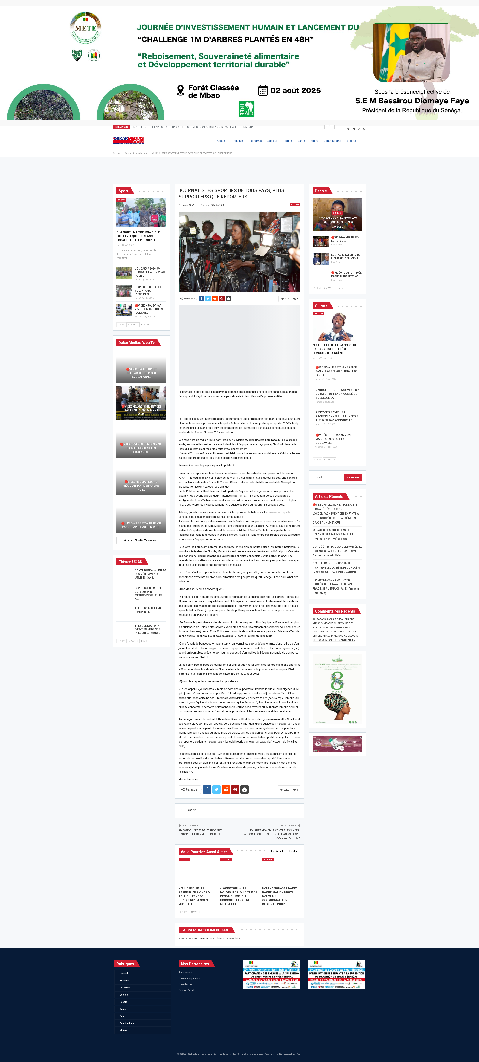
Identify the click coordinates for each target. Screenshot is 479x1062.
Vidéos (351, 141)
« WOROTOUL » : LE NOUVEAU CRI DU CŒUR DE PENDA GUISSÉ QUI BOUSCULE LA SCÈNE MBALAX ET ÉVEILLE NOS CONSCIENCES (204, 127)
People (287, 141)
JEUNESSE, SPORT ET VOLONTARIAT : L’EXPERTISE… (148, 291)
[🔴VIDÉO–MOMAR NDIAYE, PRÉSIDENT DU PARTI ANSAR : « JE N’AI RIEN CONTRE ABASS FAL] (141, 478)
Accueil (221, 141)
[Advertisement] (239, 172)
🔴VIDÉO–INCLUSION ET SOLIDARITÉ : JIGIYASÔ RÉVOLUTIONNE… (141, 373)
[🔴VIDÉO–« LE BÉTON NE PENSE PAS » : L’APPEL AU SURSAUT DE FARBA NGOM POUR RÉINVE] (141, 516)
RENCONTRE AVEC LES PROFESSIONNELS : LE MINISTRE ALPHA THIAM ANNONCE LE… (336, 416)
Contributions (332, 141)
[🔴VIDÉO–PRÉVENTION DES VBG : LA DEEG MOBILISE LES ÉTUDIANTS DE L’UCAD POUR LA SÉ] (141, 441)
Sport (314, 141)
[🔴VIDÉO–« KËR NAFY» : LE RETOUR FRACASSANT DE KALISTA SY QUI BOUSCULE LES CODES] (321, 242)
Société (272, 141)
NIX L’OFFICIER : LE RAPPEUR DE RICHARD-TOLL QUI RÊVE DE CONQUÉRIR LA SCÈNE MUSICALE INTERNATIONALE (337, 568)
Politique (237, 141)
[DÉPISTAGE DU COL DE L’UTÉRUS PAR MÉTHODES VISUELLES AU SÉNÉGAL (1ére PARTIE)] (124, 593)
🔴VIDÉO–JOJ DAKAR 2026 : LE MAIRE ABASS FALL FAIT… (149, 309)
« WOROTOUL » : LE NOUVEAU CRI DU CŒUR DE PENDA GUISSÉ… (337, 222)
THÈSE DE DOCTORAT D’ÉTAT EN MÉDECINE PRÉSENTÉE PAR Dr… (148, 629)
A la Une (295, 205)
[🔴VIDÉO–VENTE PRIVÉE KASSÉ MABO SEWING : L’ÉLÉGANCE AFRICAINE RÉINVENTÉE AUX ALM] (321, 277)
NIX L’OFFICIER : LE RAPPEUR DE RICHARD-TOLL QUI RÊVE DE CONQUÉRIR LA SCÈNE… (335, 349)
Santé (301, 141)
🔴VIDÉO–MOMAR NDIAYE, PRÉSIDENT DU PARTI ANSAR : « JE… (141, 485)
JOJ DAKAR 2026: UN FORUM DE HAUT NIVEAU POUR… (150, 272)
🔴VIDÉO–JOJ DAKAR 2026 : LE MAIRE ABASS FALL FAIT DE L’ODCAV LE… (336, 439)
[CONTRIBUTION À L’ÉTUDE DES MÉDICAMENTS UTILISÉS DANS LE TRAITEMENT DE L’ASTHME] (124, 575)
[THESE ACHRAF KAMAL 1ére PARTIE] (124, 613)
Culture (184, 859)
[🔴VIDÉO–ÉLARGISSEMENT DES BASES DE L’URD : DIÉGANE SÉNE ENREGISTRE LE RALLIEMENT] (141, 403)
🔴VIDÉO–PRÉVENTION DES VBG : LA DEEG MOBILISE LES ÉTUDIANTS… (141, 448)
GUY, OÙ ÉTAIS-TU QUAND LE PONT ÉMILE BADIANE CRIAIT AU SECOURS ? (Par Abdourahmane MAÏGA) (337, 551)
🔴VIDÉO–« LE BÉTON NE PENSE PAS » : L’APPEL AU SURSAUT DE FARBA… (336, 371)
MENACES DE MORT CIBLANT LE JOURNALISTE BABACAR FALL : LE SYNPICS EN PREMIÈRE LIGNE (333, 535)
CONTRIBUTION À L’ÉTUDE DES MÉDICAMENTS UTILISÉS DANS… (150, 574)
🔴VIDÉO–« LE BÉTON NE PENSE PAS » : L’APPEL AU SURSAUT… (141, 525)
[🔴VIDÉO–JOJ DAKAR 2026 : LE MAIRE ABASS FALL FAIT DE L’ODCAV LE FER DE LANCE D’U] (124, 310)
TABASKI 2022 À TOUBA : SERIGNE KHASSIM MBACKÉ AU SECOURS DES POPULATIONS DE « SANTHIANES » (336, 635)
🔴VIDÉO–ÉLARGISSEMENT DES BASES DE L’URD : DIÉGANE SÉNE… (141, 410)
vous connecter (200, 938)
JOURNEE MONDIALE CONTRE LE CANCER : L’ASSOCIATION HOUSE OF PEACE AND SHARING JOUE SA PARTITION (271, 834)
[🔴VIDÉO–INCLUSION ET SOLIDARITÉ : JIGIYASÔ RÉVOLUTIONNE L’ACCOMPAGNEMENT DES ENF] (141, 366)
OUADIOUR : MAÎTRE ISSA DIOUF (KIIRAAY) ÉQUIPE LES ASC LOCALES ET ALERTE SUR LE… (138, 236)
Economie (255, 141)
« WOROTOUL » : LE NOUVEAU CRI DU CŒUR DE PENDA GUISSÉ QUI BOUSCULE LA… (337, 394)
